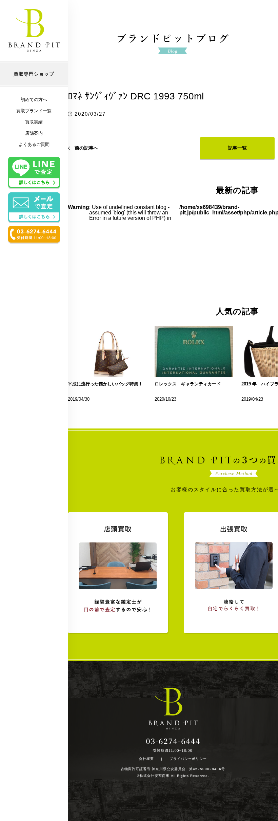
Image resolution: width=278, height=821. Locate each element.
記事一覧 (237, 148)
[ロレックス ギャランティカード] (194, 351)
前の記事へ (86, 148)
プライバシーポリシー (188, 759)
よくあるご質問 (34, 144)
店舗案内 (34, 133)
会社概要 (146, 759)
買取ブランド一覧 (34, 110)
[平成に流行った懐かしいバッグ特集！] (107, 351)
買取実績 (34, 122)
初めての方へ (34, 99)
